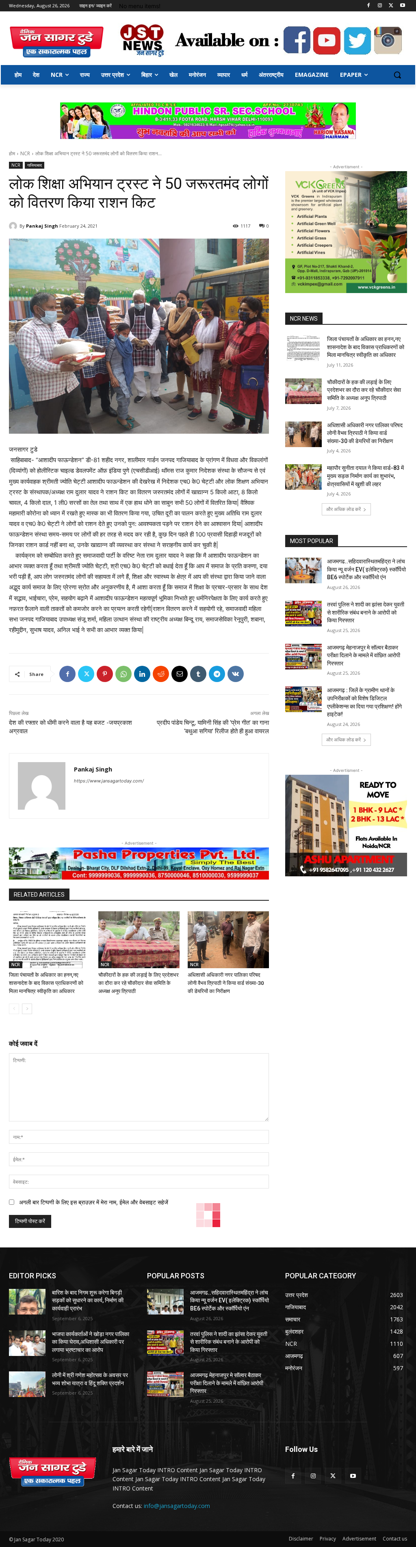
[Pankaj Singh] (14, 226)
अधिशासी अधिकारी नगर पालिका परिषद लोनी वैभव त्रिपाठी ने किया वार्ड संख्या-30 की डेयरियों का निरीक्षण (226, 983)
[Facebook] (368, 6)
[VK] (236, 674)
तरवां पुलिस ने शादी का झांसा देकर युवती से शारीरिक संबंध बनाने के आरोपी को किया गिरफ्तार (365, 612)
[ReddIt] (161, 674)
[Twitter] (391, 6)
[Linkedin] (142, 674)
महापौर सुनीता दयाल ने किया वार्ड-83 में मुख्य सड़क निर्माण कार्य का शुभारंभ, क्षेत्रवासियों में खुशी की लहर (365, 476)
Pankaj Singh (42, 226)
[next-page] (27, 1009)
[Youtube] (402, 6)
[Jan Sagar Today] (56, 42)
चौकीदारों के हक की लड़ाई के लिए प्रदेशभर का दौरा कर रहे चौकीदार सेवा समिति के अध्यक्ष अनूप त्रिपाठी (138, 983)
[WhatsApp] (123, 674)
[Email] (179, 674)
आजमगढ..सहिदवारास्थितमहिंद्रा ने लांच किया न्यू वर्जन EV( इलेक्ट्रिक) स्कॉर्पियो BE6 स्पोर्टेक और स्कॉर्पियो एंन (366, 569)
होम (12, 153)
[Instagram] (380, 6)
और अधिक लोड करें (343, 509)
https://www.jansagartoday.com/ (109, 781)
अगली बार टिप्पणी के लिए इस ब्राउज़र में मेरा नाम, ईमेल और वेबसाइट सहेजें (93, 1202)
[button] (397, 75)
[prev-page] (14, 1009)
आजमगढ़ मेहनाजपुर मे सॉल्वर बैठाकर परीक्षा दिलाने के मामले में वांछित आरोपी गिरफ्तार (363, 655)
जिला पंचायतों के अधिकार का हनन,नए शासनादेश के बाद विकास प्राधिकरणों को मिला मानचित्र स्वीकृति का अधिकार (46, 983)
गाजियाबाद (34, 165)
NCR (25, 153)
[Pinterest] (105, 674)
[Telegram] (217, 674)
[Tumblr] (198, 674)
